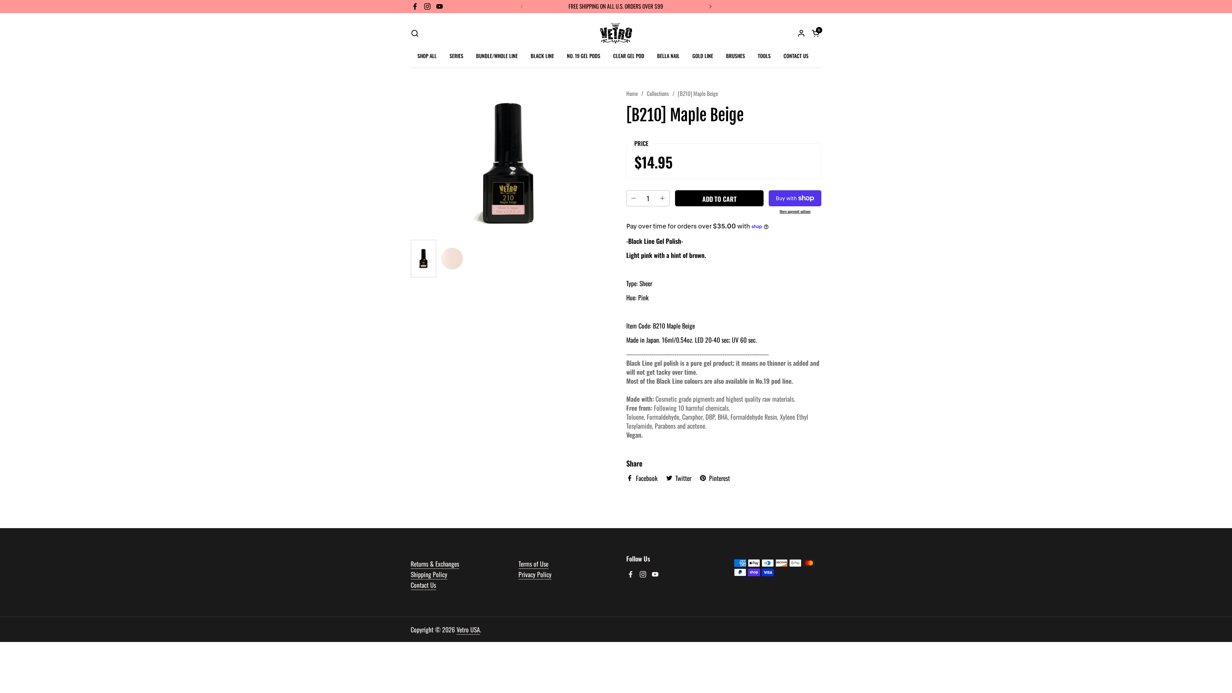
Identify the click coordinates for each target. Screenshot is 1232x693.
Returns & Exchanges (435, 564)
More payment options (795, 211)
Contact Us (423, 585)
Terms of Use (533, 564)
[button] (415, 33)
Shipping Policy (429, 574)
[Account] (801, 33)
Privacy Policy (535, 574)
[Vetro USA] (616, 33)
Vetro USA (468, 629)
